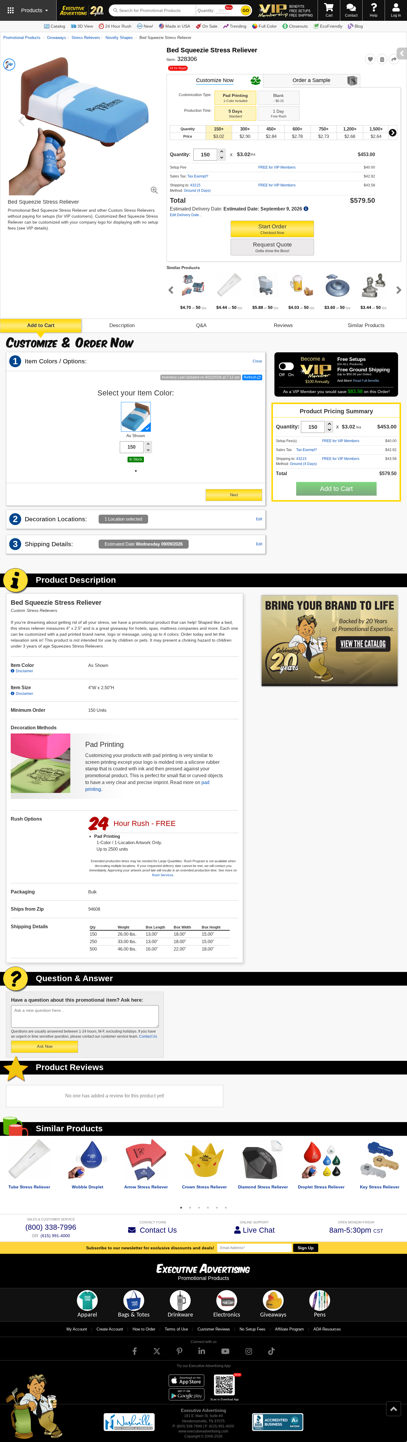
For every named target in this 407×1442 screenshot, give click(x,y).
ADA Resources (327, 1329)
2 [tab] (190, 1208)
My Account (76, 1329)
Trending (238, 26)
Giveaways (56, 37)
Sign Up (306, 1247)
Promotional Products (22, 37)
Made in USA (177, 26)
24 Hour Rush (118, 26)
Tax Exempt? (197, 176)
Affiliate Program (289, 1329)
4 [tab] (208, 1208)
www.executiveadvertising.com (203, 1431)
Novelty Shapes (119, 37)
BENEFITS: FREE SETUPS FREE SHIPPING (301, 11)
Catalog (58, 26)
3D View (85, 26)
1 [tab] (136, 471)
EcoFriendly (331, 26)
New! (148, 26)
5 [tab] (217, 1208)
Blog (359, 26)
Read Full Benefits (366, 380)
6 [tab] (226, 1208)
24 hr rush (178, 68)
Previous (169, 290)
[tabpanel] (193, 291)
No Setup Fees (252, 1329)
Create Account (110, 1329)
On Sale (210, 26)
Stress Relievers (86, 37)
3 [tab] (199, 1208)
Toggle (286, 366)
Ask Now (44, 1046)
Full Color (268, 26)
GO (246, 10)
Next (392, 132)
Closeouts (298, 26)
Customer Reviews (214, 1329)
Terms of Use (176, 1329)
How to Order (144, 1329)
